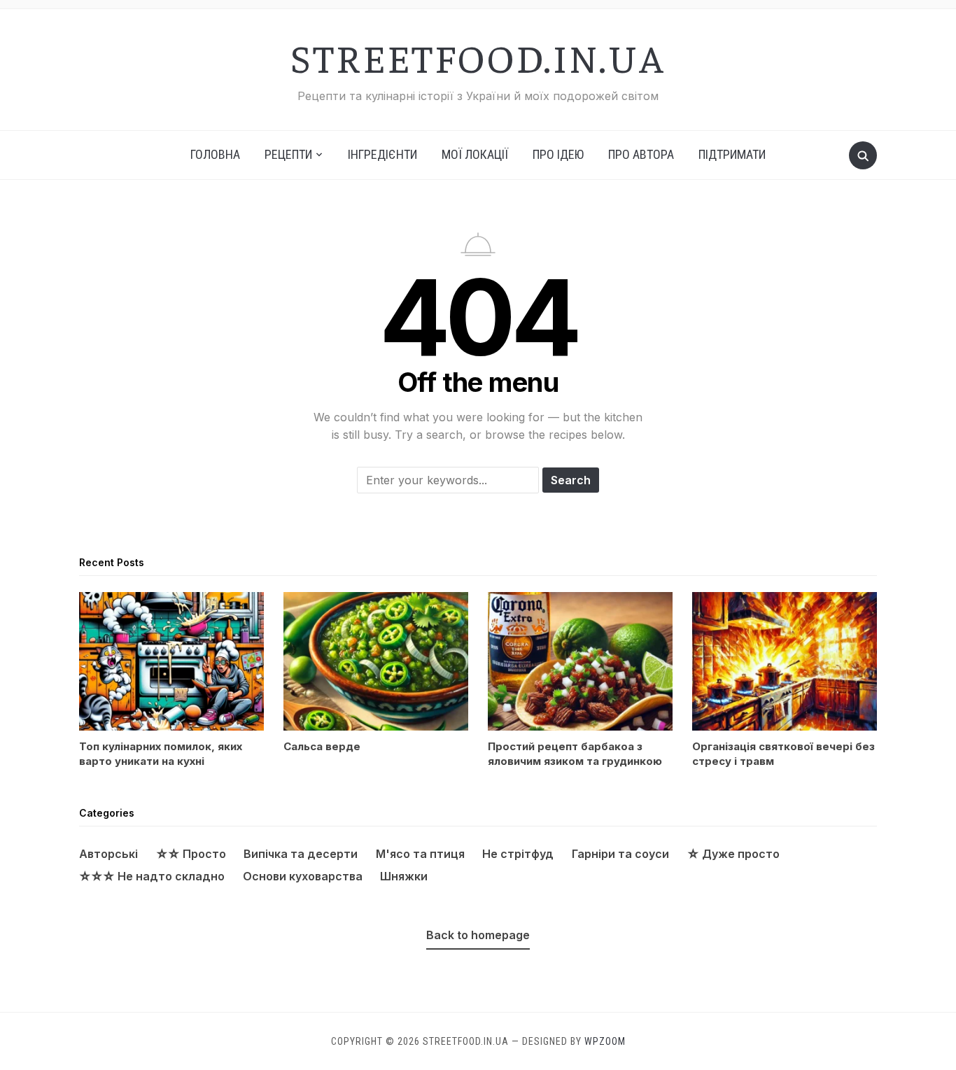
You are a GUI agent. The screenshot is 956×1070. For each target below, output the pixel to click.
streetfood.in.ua (478, 56)
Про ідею (558, 154)
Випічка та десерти (301, 854)
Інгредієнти (382, 154)
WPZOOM (605, 1041)
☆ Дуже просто (733, 854)
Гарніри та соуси (620, 854)
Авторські (108, 854)
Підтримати (732, 154)
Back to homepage (478, 935)
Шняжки (404, 876)
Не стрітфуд (518, 854)
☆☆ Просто (191, 854)
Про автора (641, 154)
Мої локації (475, 154)
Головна (215, 154)
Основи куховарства (303, 876)
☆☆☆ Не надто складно (152, 876)
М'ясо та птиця (420, 854)
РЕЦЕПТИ (288, 154)
